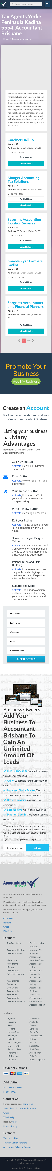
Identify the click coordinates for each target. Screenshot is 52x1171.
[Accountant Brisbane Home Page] (21, 884)
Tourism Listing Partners (15, 1142)
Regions (7, 922)
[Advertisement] (26, 66)
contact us (28, 1104)
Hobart (11, 1028)
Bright (11, 1039)
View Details (26, 163)
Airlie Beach (35, 1052)
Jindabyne (12, 1035)
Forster (33, 1042)
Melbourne (34, 1018)
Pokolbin (12, 1059)
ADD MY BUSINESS (12, 1087)
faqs (14, 1121)
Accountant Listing (16, 950)
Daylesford (13, 1046)
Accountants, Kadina (21, 39)
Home (6, 39)
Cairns (32, 1039)
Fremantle (13, 1052)
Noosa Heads (35, 1035)
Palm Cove (34, 1056)
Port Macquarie (37, 1059)
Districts (7, 931)
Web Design (9, 1117)
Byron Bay (34, 1032)
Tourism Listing (14, 943)
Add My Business (26, 381)
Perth (10, 1025)
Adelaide (33, 1022)
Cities (6, 926)
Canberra (33, 1028)
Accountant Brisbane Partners (17, 1147)
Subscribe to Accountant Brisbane (19, 1108)
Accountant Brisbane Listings (26, 1168)
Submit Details (26, 659)
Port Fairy (34, 1049)
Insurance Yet (35, 950)
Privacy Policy (10, 1126)
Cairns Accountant (16, 974)
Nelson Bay (13, 1032)
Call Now (27, 157)
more (29, 341)
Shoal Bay (34, 1046)
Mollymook (13, 1056)
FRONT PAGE (10, 1092)
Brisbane (12, 1022)
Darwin (33, 1025)
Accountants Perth (16, 1001)
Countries (8, 918)
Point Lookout (15, 1049)
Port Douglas (14, 1042)
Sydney (11, 1018)
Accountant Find (15, 953)
